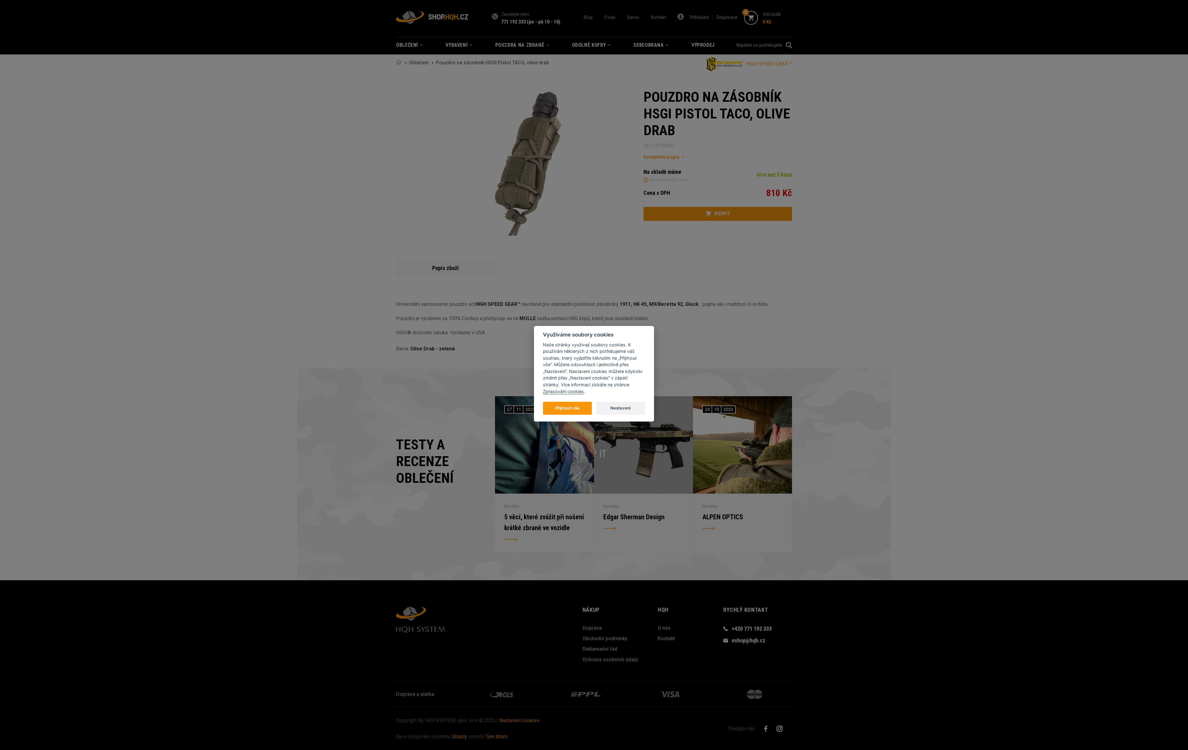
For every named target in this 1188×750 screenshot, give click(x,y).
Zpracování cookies (563, 391)
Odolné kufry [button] (589, 45)
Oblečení (418, 63)
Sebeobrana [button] (649, 45)
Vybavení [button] (457, 45)
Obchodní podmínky (605, 638)
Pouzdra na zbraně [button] (520, 45)
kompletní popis (662, 157)
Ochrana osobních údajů (610, 659)
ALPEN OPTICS (722, 517)
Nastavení (620, 407)
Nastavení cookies (519, 720)
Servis (633, 17)
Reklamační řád (600, 649)
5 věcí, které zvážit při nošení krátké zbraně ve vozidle (544, 522)
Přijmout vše (567, 407)
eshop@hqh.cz (748, 640)
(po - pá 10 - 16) (543, 22)
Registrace (727, 17)
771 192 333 (513, 22)
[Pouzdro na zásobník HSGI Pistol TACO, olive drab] (533, 162)
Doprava (592, 628)
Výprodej (703, 45)
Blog (588, 17)
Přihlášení (699, 17)
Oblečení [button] (408, 45)
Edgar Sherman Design (634, 517)
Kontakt (658, 17)
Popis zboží (445, 268)
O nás (609, 17)
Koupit (722, 213)
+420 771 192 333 (752, 628)
